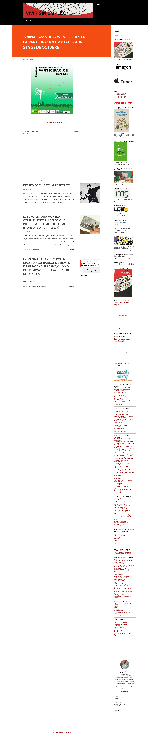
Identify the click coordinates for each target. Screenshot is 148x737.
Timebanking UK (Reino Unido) (123, 403)
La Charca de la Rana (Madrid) (123, 449)
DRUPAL (116, 542)
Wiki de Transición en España (122, 552)
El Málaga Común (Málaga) (122, 510)
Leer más (71, 207)
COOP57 (116, 604)
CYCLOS (116, 539)
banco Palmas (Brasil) (120, 427)
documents (126, 327)
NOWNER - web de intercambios (123, 458)
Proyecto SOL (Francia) (121, 425)
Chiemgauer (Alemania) (121, 424)
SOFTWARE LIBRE (119, 594)
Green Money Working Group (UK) (124, 419)
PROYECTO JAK (118, 611)
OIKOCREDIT (118, 609)
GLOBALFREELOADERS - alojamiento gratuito (121, 578)
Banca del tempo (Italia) (121, 392)
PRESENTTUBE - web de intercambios (121, 460)
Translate (129, 258)
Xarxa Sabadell (118, 492)
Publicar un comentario (38, 207)
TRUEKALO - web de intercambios (124, 472)
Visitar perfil (125, 691)
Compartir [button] (77, 131)
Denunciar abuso (118, 35)
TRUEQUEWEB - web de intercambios (121, 483)
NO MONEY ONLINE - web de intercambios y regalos (123, 456)
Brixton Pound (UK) (119, 422)
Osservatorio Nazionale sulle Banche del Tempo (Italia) (122, 394)
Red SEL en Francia (119, 401)
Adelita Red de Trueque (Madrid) (123, 441)
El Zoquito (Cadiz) (119, 525)
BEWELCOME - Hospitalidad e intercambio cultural (123, 567)
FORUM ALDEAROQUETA (121, 622)
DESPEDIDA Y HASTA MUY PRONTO (46, 185)
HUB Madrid (117, 625)
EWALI (116, 543)
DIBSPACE (117, 540)
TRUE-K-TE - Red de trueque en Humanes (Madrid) (123, 470)
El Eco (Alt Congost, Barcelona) (123, 505)
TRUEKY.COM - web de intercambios (121, 477)
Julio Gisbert (124, 672)
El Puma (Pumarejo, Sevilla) (122, 515)
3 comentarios (35, 249)
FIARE (115, 608)
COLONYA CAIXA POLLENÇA (122, 603)
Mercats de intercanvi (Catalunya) (124, 454)
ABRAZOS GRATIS (119, 563)
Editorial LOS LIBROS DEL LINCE (124, 621)
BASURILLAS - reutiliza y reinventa (124, 565)
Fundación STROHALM (120, 624)
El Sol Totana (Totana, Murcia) (123, 516)
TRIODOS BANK (118, 615)
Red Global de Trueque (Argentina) (124, 400)
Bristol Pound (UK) (119, 420)
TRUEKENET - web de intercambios (120, 474)
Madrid (38, 131)
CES (115, 532)
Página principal (28, 20)
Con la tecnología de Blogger (63, 732)
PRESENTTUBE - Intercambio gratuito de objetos (123, 592)
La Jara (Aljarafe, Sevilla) (121, 509)
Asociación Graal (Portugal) (122, 387)
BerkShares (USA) (119, 428)
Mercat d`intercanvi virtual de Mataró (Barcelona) (123, 451)
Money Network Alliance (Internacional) (121, 412)
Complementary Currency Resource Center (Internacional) (123, 415)
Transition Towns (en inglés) (122, 553)
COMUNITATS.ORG (120, 534)
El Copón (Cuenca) (119, 504)
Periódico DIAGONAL (120, 628)
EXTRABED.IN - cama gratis (122, 576)
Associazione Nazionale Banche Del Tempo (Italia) (123, 389)
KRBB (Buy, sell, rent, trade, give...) (124, 448)
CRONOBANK (118, 537)
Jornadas (33, 131)
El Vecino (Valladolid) (120, 521)
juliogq (120, 329)
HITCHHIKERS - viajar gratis (122, 584)
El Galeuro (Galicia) (119, 507)
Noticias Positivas (119, 627)
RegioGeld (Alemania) (120, 431)
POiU (115, 545)
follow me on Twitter (126, 264)
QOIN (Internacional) (120, 417)
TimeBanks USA (118, 404)
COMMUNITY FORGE (120, 536)
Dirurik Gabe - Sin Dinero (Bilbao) (123, 446)
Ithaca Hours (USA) (119, 430)
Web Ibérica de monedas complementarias (121, 523)
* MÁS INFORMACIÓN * (52, 123)
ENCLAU (116, 606)
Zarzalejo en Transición (121, 550)
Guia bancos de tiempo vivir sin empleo (122, 340)
